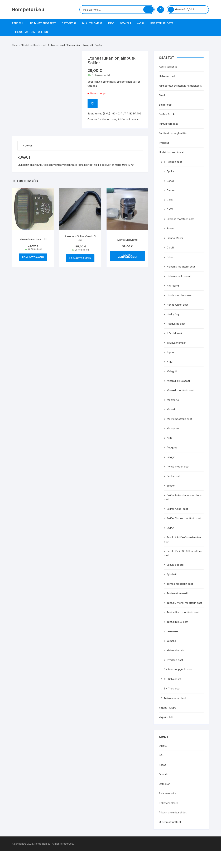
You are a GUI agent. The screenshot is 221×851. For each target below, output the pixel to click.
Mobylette (173, 400)
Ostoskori (69, 23)
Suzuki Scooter (175, 564)
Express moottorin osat (180, 219)
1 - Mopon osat (56, 45)
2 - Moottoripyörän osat (178, 669)
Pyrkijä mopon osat (178, 466)
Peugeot (172, 447)
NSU (169, 438)
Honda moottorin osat (179, 295)
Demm (171, 190)
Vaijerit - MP (166, 717)
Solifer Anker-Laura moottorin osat (182, 497)
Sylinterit (172, 574)
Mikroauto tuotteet (175, 698)
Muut (162, 95)
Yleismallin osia (175, 650)
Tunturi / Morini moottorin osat (184, 602)
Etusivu (17, 23)
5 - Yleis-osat (172, 688)
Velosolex (172, 631)
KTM (169, 361)
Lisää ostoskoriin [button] (33, 257)
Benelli (170, 180)
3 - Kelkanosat (172, 679)
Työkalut (164, 142)
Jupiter (171, 352)
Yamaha (171, 641)
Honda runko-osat (177, 304)
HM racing (173, 285)
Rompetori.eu (28, 9)
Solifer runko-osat (128, 119)
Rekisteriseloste (161, 23)
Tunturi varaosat (168, 123)
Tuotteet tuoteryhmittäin (173, 133)
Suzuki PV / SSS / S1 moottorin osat (183, 553)
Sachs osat (173, 476)
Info (111, 23)
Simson (171, 485)
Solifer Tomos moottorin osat (184, 518)
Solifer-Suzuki (167, 114)
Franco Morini (175, 238)
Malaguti (172, 371)
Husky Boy (173, 314)
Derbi (170, 200)
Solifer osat (165, 104)
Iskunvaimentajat (176, 342)
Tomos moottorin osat (180, 583)
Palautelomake (92, 23)
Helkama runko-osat (179, 276)
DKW (170, 209)
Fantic (170, 228)
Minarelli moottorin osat (180, 390)
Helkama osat (167, 76)
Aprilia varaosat (168, 66)
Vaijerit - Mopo (167, 707)
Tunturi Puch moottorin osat (183, 612)
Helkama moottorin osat (181, 266)
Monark (171, 409)
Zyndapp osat (175, 660)
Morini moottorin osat (179, 419)
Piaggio (171, 457)
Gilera (170, 257)
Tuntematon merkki (178, 593)
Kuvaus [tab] (28, 145)
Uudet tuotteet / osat (34, 45)
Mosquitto (173, 428)
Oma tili (125, 23)
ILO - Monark (174, 333)
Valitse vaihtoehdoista (127, 255)
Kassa (141, 23)
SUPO (170, 527)
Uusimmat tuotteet (42, 23)
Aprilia (170, 171)
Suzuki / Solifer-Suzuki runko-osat (182, 539)
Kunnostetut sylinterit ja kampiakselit (180, 85)
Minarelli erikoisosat (178, 380)
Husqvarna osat (176, 323)
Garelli (170, 247)
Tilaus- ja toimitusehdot (32, 31)
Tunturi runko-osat (177, 621)
